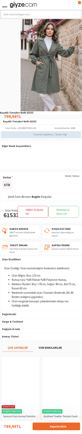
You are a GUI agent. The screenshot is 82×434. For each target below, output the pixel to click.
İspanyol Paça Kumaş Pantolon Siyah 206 (21, 416)
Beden (7, 177)
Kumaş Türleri (10, 336)
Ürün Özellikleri (11, 259)
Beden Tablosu (72, 175)
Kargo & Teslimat (12, 321)
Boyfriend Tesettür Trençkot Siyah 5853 (62, 416)
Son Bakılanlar (50, 347)
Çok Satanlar (18, 347)
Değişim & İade (11, 329)
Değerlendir (9, 314)
